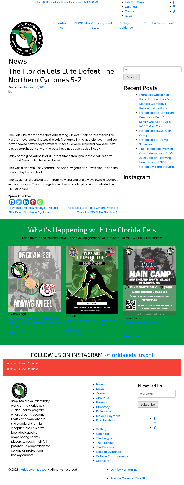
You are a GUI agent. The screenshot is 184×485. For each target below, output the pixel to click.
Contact (131, 11)
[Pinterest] (33, 202)
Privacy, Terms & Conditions (130, 478)
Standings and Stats (102, 25)
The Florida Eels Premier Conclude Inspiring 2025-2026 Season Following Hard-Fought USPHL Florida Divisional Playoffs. (157, 158)
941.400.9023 (92, 2)
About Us (64, 25)
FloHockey (103, 411)
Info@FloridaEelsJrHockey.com (59, 2)
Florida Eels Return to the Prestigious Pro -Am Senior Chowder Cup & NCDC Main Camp (91, 325)
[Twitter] (19, 202)
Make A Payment (108, 416)
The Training (105, 443)
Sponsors (102, 461)
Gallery (101, 429)
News (128, 16)
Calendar (131, 7)
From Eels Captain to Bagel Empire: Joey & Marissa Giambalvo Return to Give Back (34, 322)
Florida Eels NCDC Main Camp (144, 323)
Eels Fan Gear (134, 2)
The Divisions (105, 447)
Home (56, 23)
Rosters (86, 23)
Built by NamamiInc (124, 470)
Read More (16, 332)
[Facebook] (12, 202)
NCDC (77, 23)
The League (104, 438)
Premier (101, 402)
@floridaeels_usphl (128, 354)
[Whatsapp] (40, 202)
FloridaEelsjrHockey (32, 470)
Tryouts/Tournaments (160, 23)
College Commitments (112, 456)
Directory (103, 407)
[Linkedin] (26, 202)
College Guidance (126, 25)
